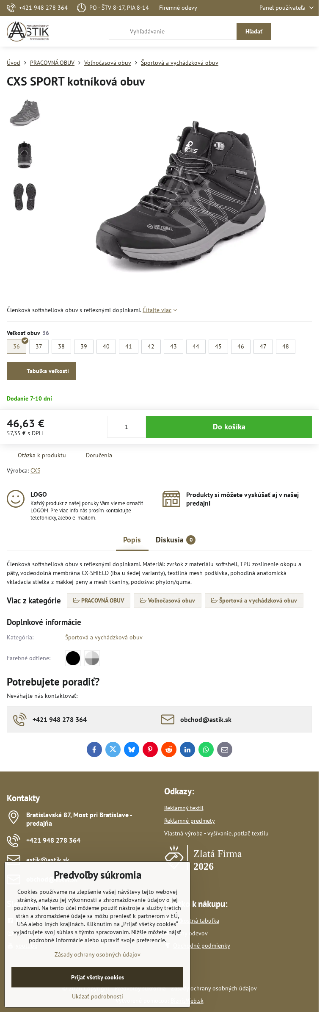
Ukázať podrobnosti (97, 996)
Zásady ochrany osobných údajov (214, 988)
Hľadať (253, 31)
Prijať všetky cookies (97, 977)
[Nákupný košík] (288, 31)
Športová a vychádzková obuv (104, 637)
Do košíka (229, 426)
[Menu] (308, 31)
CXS (35, 470)
